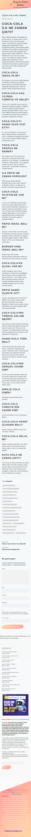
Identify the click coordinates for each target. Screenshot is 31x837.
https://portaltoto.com (7, 636)
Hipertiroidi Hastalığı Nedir (11, 549)
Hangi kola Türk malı (19, 523)
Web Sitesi (4, 602)
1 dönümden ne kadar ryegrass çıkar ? (11, 684)
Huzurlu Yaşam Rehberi (20, 3)
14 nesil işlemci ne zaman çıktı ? (9, 656)
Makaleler (9, 481)
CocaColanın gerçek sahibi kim (10, 514)
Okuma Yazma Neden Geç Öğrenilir (14, 544)
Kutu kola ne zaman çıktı (9, 529)
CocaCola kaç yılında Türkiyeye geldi (12, 507)
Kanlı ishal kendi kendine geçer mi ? (10, 672)
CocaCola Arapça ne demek (10, 491)
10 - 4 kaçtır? (5, 617)
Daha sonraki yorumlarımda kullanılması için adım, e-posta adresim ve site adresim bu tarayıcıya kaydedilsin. (15, 613)
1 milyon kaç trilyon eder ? (8, 660)
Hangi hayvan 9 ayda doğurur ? (9, 676)
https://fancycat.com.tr (22, 636)
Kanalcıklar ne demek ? (7, 680)
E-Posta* (4, 595)
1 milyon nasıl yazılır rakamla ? (9, 668)
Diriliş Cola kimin (7, 523)
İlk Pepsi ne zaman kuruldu (9, 526)
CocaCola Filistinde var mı (9, 495)
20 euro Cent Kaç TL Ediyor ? (9, 664)
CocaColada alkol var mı (9, 510)
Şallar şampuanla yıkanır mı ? (9, 688)
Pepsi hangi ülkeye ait (8, 533)
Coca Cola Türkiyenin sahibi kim (11, 488)
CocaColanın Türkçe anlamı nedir (11, 517)
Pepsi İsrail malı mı (20, 533)
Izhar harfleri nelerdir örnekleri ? (9, 651)
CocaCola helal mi (7, 501)
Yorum (3, 568)
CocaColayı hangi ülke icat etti (10, 520)
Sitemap (15, 638)
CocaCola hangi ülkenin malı (10, 498)
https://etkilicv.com (6, 638)
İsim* (3, 587)
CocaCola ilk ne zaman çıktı (10, 504)
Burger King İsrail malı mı (9, 485)
